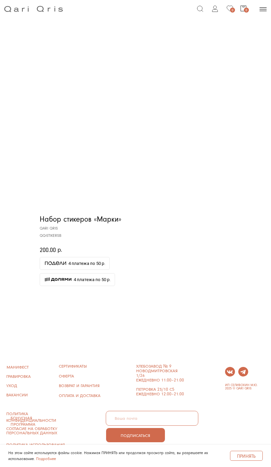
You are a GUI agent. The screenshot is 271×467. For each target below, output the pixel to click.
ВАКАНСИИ (17, 394)
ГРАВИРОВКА (18, 376)
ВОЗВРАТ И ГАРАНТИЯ (79, 385)
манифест (18, 367)
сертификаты (73, 366)
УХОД (11, 385)
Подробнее (46, 458)
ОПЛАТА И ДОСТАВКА (79, 395)
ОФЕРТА (66, 375)
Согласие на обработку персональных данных (31, 430)
